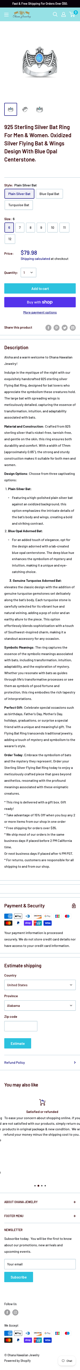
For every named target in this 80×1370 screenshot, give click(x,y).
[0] (72, 14)
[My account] (63, 14)
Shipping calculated (35, 258)
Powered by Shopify (17, 1360)
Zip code (10, 1016)
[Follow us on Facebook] (7, 1312)
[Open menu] (6, 14)
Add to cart (40, 288)
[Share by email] (73, 327)
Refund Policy (14, 1062)
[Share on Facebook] (48, 327)
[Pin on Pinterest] (57, 327)
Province (11, 996)
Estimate (18, 1043)
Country (10, 975)
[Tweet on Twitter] (65, 327)
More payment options (40, 312)
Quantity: (11, 272)
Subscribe (19, 1277)
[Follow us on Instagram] (15, 1312)
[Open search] (55, 14)
